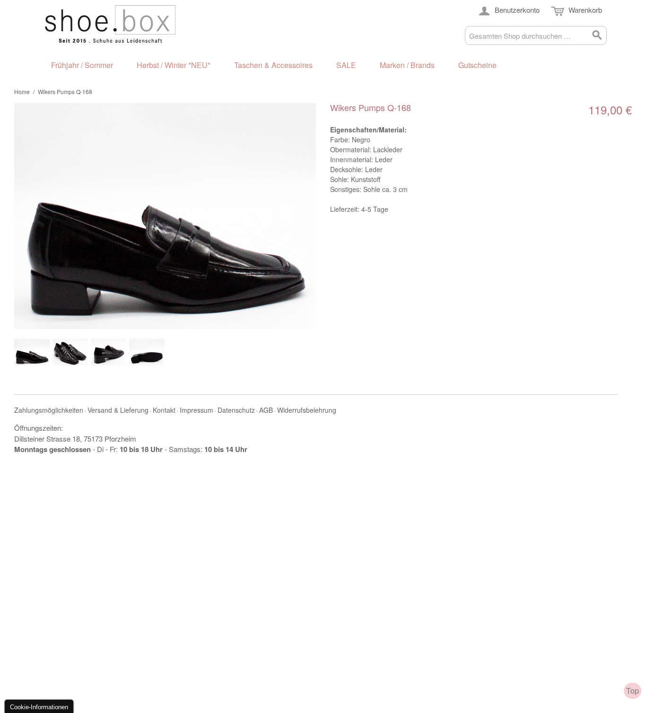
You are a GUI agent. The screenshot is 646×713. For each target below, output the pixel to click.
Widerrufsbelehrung (306, 410)
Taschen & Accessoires (273, 65)
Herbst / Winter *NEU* (173, 65)
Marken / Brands (407, 65)
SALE (346, 65)
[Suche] (597, 35)
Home (22, 91)
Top (632, 690)
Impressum (196, 410)
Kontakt (164, 410)
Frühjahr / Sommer (82, 65)
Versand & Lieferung (117, 410)
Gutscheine (477, 65)
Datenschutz (236, 410)
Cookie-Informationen (39, 707)
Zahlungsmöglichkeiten (48, 410)
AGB (266, 410)
